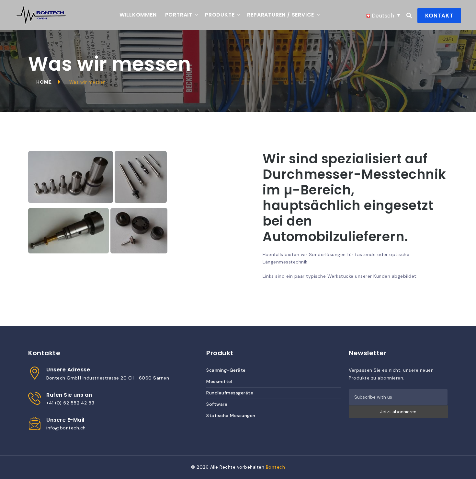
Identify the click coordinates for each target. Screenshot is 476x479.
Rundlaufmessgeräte (229, 393)
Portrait (178, 14)
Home (43, 82)
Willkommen (138, 14)
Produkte (219, 14)
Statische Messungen (230, 415)
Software (216, 404)
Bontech (275, 467)
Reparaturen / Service (280, 14)
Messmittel (219, 381)
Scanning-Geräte (226, 370)
